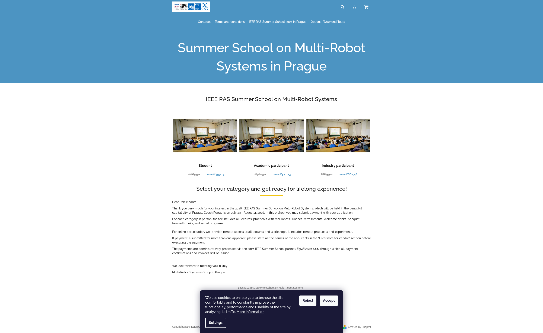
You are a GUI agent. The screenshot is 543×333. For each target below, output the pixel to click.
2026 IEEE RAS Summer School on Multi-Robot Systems (270, 287)
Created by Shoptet (359, 327)
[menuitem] (204, 21)
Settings (216, 323)
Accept (329, 300)
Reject (308, 300)
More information (250, 312)
